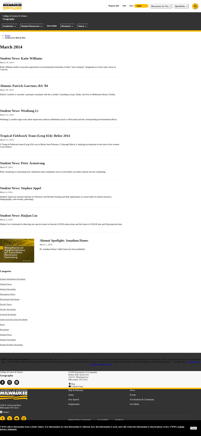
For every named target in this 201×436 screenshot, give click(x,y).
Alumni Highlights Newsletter (12, 279)
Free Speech (73, 399)
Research (66, 26)
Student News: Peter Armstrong (22, 163)
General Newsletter (8, 314)
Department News (7, 294)
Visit (124, 6)
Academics (8, 26)
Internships (52, 26)
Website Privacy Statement (79, 420)
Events (133, 395)
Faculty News (6, 304)
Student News (6, 335)
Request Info (114, 6)
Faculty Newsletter (8, 309)
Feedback (119, 420)
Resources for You (160, 6)
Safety (71, 395)
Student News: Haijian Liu (18, 215)
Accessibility (103, 420)
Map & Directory (75, 390)
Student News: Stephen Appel (20, 188)
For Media (134, 404)
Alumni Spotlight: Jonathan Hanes (64, 240)
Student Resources (30, 26)
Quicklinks (180, 6)
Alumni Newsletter (8, 289)
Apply (139, 6)
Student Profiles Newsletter (11, 345)
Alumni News (6, 284)
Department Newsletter (10, 299)
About (81, 26)
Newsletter (4, 330)
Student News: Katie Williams (21, 58)
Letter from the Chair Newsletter (13, 319)
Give (131, 6)
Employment (73, 404)
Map (73, 384)
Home (7, 35)
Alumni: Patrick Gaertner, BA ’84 (24, 86)
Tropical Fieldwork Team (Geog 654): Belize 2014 (35, 136)
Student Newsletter (8, 340)
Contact (5, 412)
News (2, 324)
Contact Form (77, 386)
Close (193, 428)
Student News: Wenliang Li (19, 111)
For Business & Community (142, 399)
